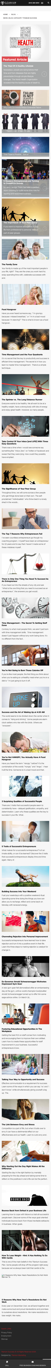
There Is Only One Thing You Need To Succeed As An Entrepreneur (25, 580)
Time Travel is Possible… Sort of (16, 154)
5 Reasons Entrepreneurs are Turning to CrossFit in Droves (21, 182)
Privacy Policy (6, 1332)
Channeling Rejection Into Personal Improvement (25, 936)
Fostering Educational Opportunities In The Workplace (22, 1030)
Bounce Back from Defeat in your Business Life (24, 1210)
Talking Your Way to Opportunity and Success (23, 1079)
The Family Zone (9, 264)
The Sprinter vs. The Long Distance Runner (22, 399)
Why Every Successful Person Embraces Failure (22, 107)
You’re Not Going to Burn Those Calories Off (22, 670)
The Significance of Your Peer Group (19, 488)
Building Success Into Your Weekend (19, 891)
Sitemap (4, 1339)
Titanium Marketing (18, 1355)
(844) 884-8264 (34, 3)
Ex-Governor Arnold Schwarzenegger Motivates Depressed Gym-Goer (24, 982)
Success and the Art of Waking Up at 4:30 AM (23, 712)
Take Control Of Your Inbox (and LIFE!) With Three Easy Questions (25, 442)
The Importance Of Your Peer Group (20, 222)
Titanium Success (8, 1352)
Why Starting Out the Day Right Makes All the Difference (23, 1167)
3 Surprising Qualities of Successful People (22, 801)
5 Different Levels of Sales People (17, 131)
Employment (6, 1336)
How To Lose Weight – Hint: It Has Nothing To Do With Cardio (24, 1256)
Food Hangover (9, 309)
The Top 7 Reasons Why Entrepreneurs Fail (22, 533)
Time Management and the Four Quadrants (22, 354)
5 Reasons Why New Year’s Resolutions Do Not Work (24, 1300)
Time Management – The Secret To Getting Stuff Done (24, 624)
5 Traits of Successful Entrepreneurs (19, 846)
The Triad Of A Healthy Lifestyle (18, 66)
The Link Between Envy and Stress (18, 1124)
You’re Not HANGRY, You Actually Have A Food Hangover (23, 758)
